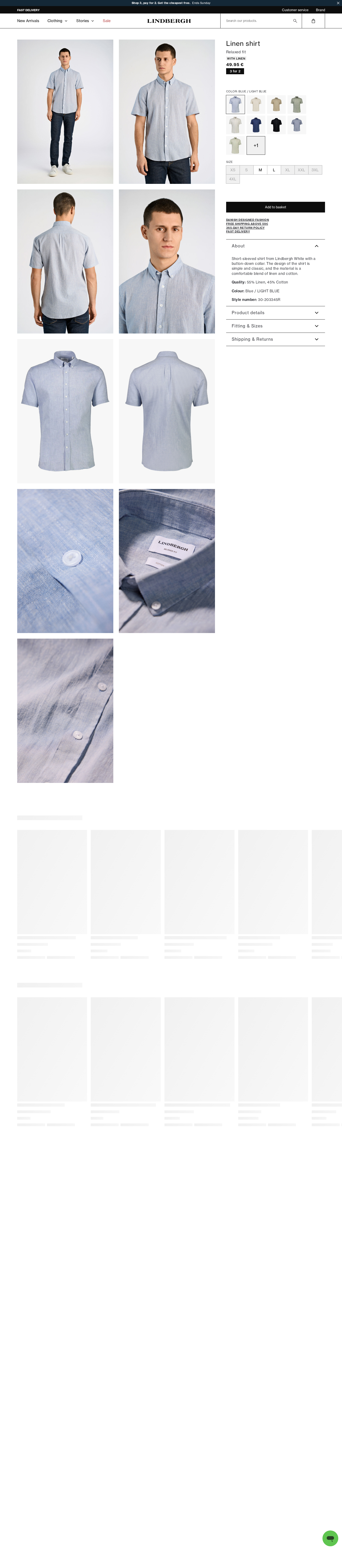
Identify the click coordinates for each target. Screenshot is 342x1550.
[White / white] (235, 125)
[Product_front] (65, 411)
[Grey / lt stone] (256, 104)
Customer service (295, 10)
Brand (320, 10)
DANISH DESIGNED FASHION (37, 10)
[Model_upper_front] (167, 112)
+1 (256, 145)
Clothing (54, 20)
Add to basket (275, 207)
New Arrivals (28, 20)
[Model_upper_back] (65, 261)
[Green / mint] (235, 145)
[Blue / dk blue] (297, 125)
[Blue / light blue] (235, 104)
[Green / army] (297, 104)
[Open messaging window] (330, 1538)
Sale (107, 20)
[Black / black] (276, 125)
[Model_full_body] (65, 112)
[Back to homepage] (169, 21)
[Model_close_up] (167, 261)
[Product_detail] (65, 561)
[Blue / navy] (256, 125)
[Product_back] (167, 411)
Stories (82, 20)
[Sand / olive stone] (276, 104)
